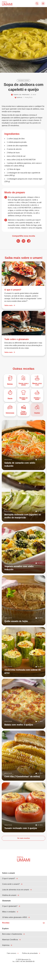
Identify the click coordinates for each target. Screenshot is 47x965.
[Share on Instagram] (23, 241)
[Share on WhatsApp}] (18, 241)
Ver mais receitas (23, 838)
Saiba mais (8, 305)
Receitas (5, 923)
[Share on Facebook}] (28, 241)
